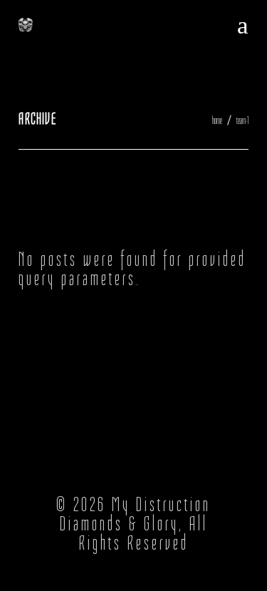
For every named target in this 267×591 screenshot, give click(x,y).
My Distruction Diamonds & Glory (135, 514)
